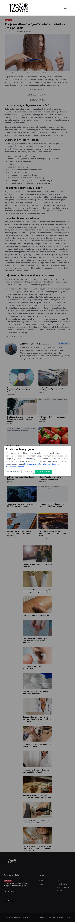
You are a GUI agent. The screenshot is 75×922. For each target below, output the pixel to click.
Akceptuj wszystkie (43, 471)
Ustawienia (28, 471)
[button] (69, 8)
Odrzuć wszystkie (13, 471)
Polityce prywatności (32, 464)
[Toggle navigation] (65, 8)
